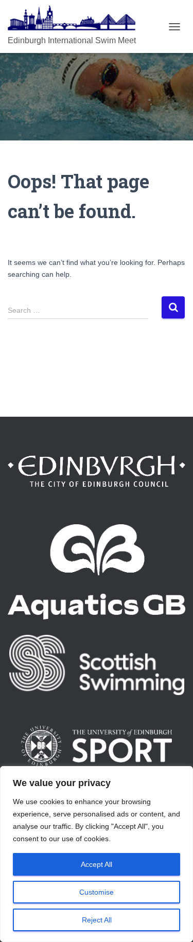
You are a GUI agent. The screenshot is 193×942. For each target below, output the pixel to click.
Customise (96, 892)
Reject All (97, 920)
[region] (96, 854)
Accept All (96, 864)
